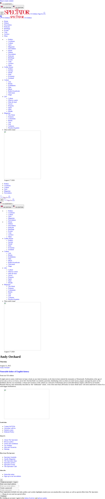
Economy (11, 76)
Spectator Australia (10, 457)
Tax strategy (8, 445)
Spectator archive (9, 463)
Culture (10, 43)
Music (10, 89)
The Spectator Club (10, 466)
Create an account (6, 482)
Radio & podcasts (14, 91)
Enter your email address (8, 484)
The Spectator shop (10, 461)
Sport (10, 107)
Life (5, 96)
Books (10, 84)
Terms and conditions (11, 443)
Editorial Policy (9, 432)
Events (6, 30)
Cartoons (11, 126)
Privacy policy (8, 442)
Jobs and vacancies (10, 447)
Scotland (11, 78)
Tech (9, 45)
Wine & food (12, 102)
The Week (11, 115)
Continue (3, 496)
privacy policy (42, 498)
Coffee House (8, 67)
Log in (15, 482)
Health (10, 111)
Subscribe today (9, 474)
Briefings (7, 28)
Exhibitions (12, 85)
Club (5, 32)
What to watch (13, 100)
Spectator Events (9, 464)
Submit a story (8, 430)
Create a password (6, 488)
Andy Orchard (4, 367)
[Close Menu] (2, 200)
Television (11, 93)
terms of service (30, 498)
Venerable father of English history (14, 371)
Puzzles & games (13, 128)
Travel (10, 104)
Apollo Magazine (9, 459)
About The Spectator (11, 440)
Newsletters (8, 25)
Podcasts (7, 27)
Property (11, 106)
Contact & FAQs (9, 426)
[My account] (44, 14)
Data (9, 74)
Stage (10, 95)
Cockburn (11, 41)
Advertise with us (9, 428)
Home (6, 21)
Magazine (11, 47)
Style (9, 109)
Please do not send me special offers (14, 494)
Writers (6, 23)
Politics (10, 39)
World (10, 72)
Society (10, 71)
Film (9, 87)
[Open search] (1, 197)
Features (11, 117)
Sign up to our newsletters (12, 476)
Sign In (40, 14)
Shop (5, 36)
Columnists (11, 119)
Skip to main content (6, 1)
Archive (6, 34)
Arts (9, 82)
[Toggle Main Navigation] (2, 13)
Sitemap (6, 449)
